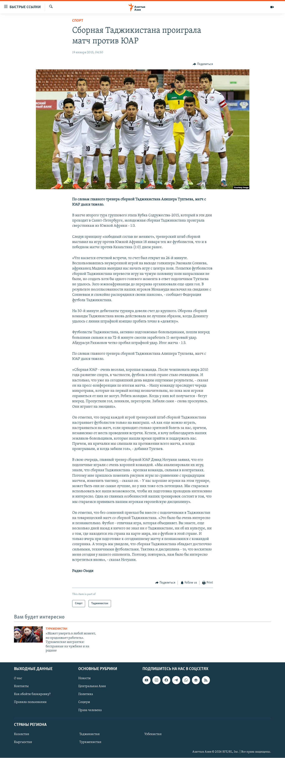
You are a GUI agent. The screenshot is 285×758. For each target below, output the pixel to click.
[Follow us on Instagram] (156, 680)
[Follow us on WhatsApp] (186, 680)
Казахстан (21, 734)
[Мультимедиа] (272, 7)
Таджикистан (89, 734)
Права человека (90, 710)
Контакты (21, 686)
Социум (84, 702)
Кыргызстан (23, 742)
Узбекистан (153, 734)
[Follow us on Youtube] (146, 680)
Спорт (77, 21)
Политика (85, 694)
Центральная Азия (92, 686)
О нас (18, 678)
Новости (84, 678)
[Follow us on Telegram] (176, 680)
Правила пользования (30, 702)
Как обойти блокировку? (32, 694)
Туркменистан (56, 628)
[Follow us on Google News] (196, 680)
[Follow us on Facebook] (166, 680)
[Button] (203, 64)
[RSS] (206, 680)
